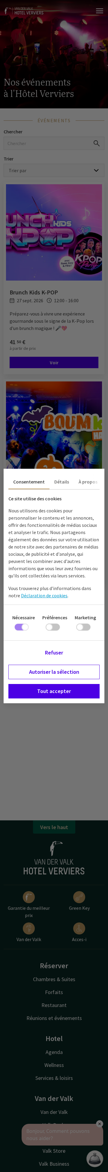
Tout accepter (54, 691)
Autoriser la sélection (54, 671)
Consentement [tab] (29, 482)
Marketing (85, 617)
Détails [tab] (61, 482)
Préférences (54, 617)
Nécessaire (23, 617)
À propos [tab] (88, 482)
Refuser (54, 652)
